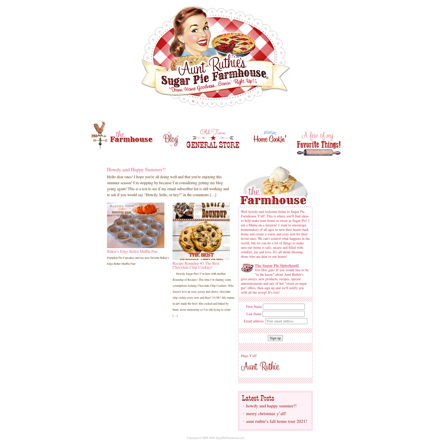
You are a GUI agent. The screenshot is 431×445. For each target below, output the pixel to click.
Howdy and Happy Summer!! (136, 169)
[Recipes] (201, 230)
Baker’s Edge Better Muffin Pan (132, 251)
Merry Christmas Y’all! (266, 413)
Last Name (254, 314)
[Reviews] (135, 224)
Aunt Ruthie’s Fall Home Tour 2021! (276, 421)
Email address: (254, 321)
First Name (254, 306)
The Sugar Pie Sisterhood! (277, 265)
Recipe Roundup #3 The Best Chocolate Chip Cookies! (196, 265)
